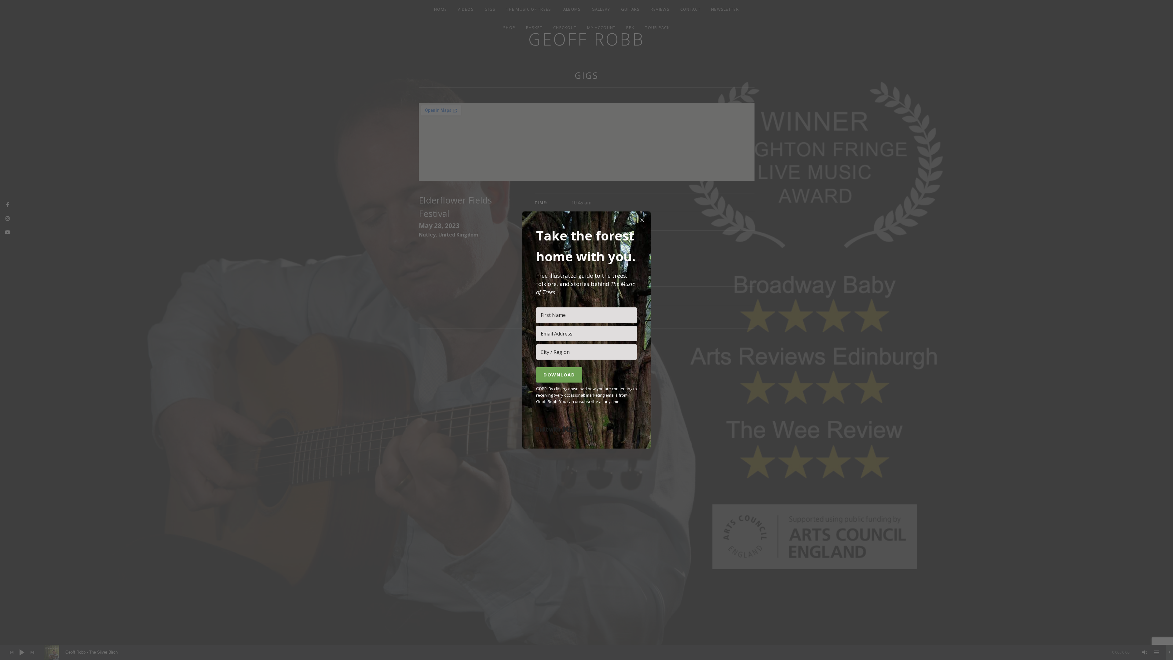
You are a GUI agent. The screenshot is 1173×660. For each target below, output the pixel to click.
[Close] (642, 220)
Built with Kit (556, 429)
